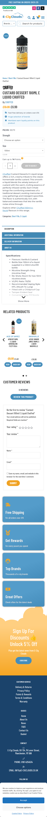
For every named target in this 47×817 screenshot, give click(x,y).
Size (4, 145)
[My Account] (33, 17)
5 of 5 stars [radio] (31, 427)
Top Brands (13, 568)
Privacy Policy (28, 813)
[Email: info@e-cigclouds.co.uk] (24, 767)
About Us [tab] (7, 247)
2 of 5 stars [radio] (23, 427)
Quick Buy (16, 364)
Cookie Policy (17, 813)
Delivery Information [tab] (13, 241)
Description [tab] (9, 228)
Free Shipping (14, 512)
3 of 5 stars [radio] (26, 427)
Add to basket (31, 166)
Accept (23, 800)
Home (5, 78)
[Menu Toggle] (43, 17)
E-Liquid (23, 216)
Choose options (23, 807)
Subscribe (23, 660)
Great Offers (13, 596)
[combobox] (9, 23)
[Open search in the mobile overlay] (30, 23)
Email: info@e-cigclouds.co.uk (23, 770)
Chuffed (6, 174)
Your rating (12, 426)
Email (9, 462)
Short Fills (12, 78)
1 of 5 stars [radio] (20, 427)
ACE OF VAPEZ (13, 336)
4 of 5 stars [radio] (28, 427)
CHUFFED (9, 102)
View (7, 364)
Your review (12, 433)
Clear (5, 154)
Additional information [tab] (13, 235)
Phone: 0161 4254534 (23, 761)
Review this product (23, 396)
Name (9, 450)
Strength (6, 135)
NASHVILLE (34, 336)
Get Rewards (14, 540)
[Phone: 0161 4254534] (24, 758)
